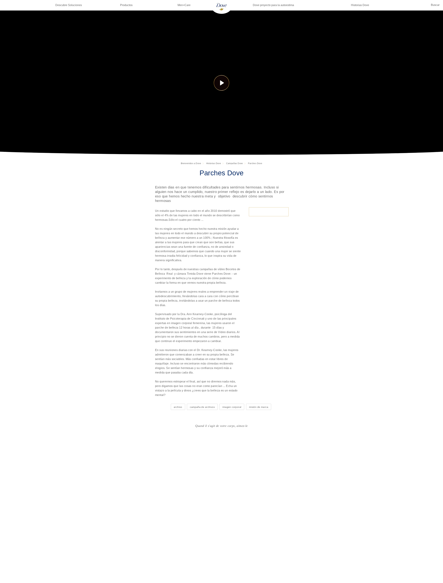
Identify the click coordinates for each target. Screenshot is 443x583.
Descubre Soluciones (68, 5)
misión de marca (258, 407)
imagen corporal (231, 407)
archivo (178, 407)
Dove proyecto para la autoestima (273, 5)
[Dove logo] (221, 6)
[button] (221, 83)
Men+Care (184, 5)
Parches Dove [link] (255, 163)
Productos (126, 5)
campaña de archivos (202, 407)
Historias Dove (360, 5)
